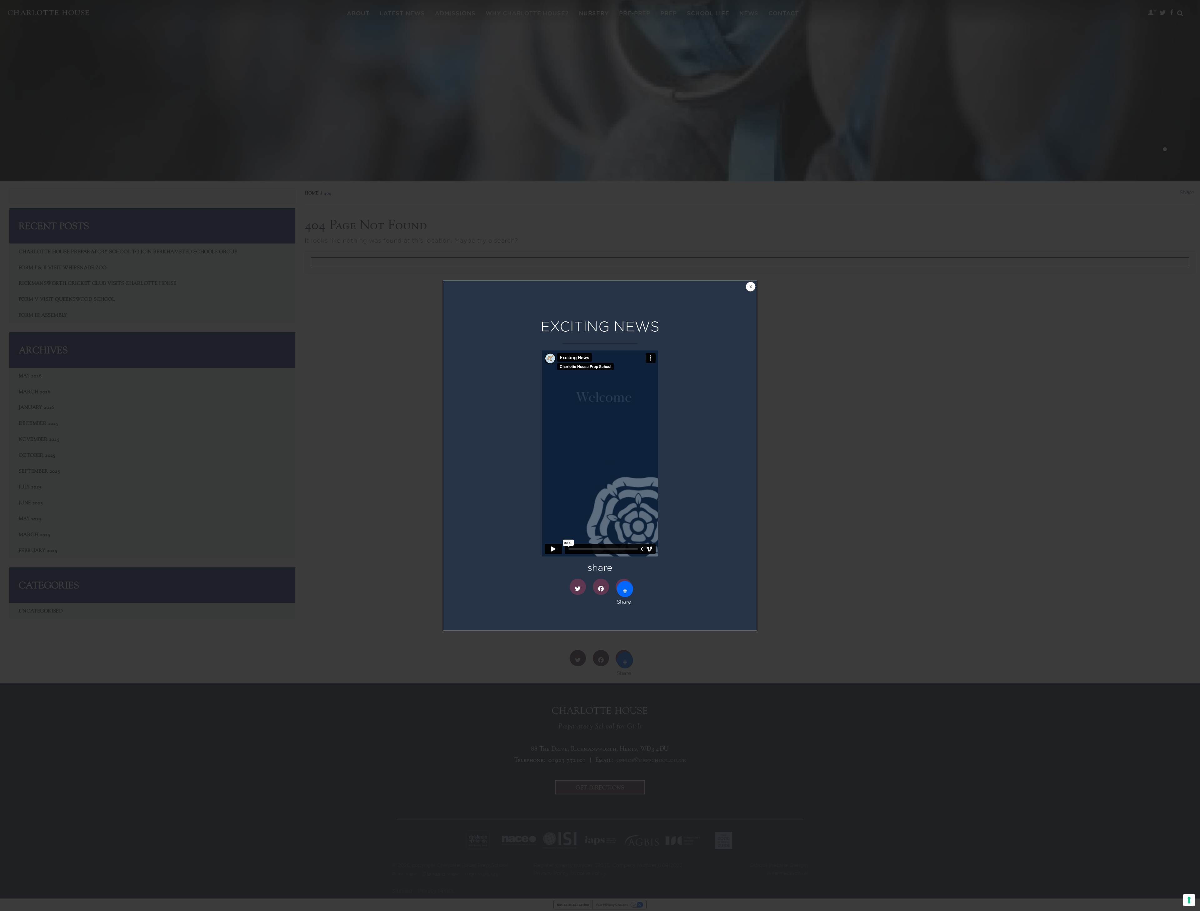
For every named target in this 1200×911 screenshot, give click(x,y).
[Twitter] (577, 587)
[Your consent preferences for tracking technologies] (1189, 900)
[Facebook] (601, 587)
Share (624, 587)
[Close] (750, 287)
